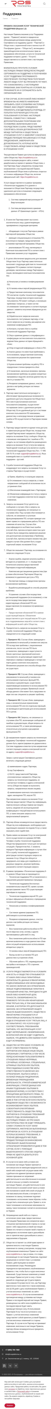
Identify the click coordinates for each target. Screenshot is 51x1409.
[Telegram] (16, 1365)
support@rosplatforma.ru (30, 454)
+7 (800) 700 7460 (12, 1350)
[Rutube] (4, 1365)
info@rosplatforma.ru (13, 1354)
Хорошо (10, 1405)
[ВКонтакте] (10, 1365)
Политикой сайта (23, 1391)
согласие (11, 1389)
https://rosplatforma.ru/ (27, 158)
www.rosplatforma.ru (14, 1254)
